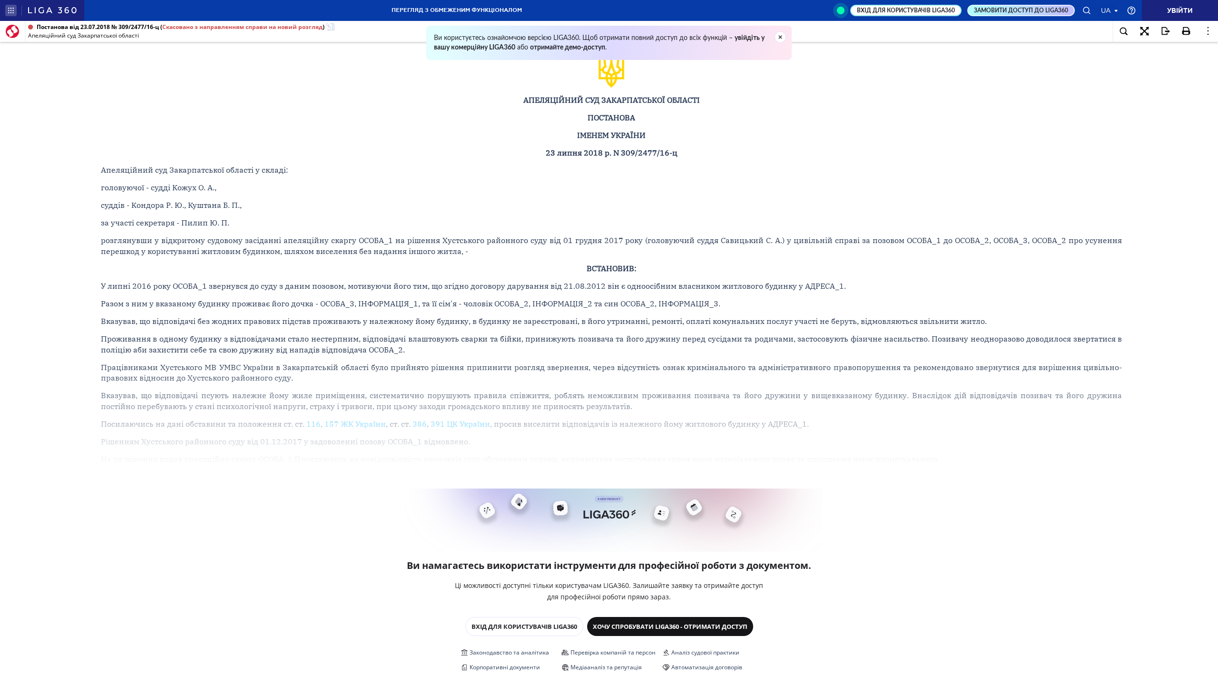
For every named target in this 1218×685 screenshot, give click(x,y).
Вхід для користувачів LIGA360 (524, 626)
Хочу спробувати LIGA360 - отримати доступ (670, 626)
